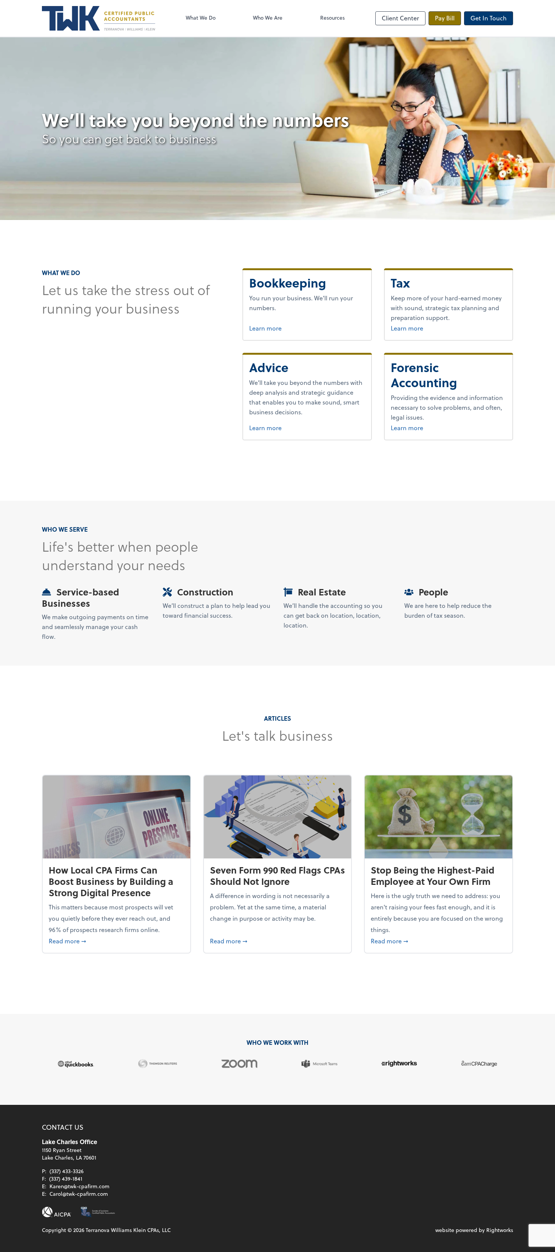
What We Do (201, 18)
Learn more (293, 327)
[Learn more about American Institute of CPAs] (56, 1212)
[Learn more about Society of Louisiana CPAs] (97, 1212)
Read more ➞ (116, 940)
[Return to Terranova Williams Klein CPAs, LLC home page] (98, 18)
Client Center (400, 18)
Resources (332, 18)
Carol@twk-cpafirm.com (78, 1194)
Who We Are (267, 18)
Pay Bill (445, 18)
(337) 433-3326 (66, 1171)
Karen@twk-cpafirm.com (79, 1186)
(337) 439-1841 (65, 1179)
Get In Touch (488, 18)
